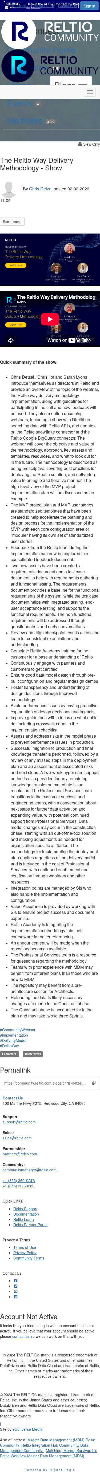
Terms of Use (24, 1247)
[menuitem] (22, 4)
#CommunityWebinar (17, 1029)
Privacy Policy (25, 1252)
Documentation (26, 1214)
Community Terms (28, 1258)
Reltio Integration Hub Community (49, 1445)
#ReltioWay (9, 1045)
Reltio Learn (44, 5)
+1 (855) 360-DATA (19, 1180)
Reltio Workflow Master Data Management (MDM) (42, 1455)
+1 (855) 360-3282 (18, 1185)
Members (30, 120)
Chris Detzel (41, 189)
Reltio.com (21, 5)
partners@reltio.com (20, 1153)
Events (23, 102)
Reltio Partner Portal (30, 1224)
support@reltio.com (19, 1122)
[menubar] (45, 4)
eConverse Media (27, 1429)
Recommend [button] (12, 221)
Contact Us (67, 5)
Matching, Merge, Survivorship (71, 1450)
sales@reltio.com (17, 1137)
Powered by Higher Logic (50, 1469)
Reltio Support (25, 1208)
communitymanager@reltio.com (30, 1169)
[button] (94, 1083)
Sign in (89, 6)
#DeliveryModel (13, 1040)
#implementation (14, 1035)
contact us (21, 1336)
